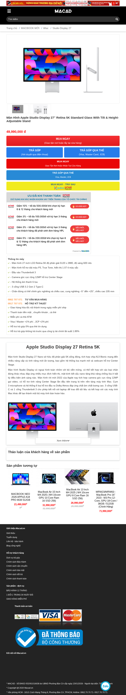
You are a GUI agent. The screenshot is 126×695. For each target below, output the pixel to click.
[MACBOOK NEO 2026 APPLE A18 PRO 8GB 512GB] (20, 479)
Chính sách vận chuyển (16, 566)
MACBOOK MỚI (30, 28)
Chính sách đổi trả (14, 574)
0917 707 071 (15, 303)
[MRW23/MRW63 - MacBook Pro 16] (106, 478)
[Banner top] (63, 3)
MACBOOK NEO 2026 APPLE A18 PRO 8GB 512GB (20, 496)
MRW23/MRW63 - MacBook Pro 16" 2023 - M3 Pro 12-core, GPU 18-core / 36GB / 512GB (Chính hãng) (105, 499)
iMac (46, 28)
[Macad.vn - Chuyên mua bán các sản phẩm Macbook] (63, 11)
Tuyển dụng (11, 537)
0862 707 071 (15, 299)
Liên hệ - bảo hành (14, 541)
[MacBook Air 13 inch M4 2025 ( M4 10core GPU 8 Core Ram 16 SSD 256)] (77, 477)
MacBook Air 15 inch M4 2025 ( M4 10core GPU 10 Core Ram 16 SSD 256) (49, 496)
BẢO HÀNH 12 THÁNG (16, 590)
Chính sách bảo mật (15, 570)
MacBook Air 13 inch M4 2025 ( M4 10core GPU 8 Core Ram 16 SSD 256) (77, 494)
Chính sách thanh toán (16, 579)
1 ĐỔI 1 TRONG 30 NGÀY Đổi (19, 595)
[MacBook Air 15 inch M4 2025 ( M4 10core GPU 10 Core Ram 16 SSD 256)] (49, 478)
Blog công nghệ (13, 546)
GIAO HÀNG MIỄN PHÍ (16, 599)
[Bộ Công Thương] (49, 638)
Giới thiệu (10, 533)
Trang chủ (11, 28)
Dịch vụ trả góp (13, 558)
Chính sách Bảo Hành (16, 562)
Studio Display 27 (61, 28)
